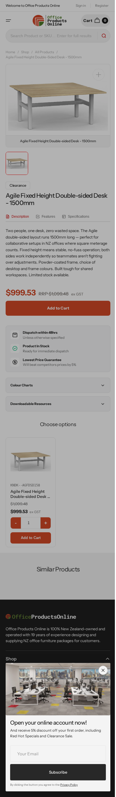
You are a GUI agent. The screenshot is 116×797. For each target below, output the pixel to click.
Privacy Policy (69, 785)
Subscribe (58, 772)
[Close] (103, 670)
